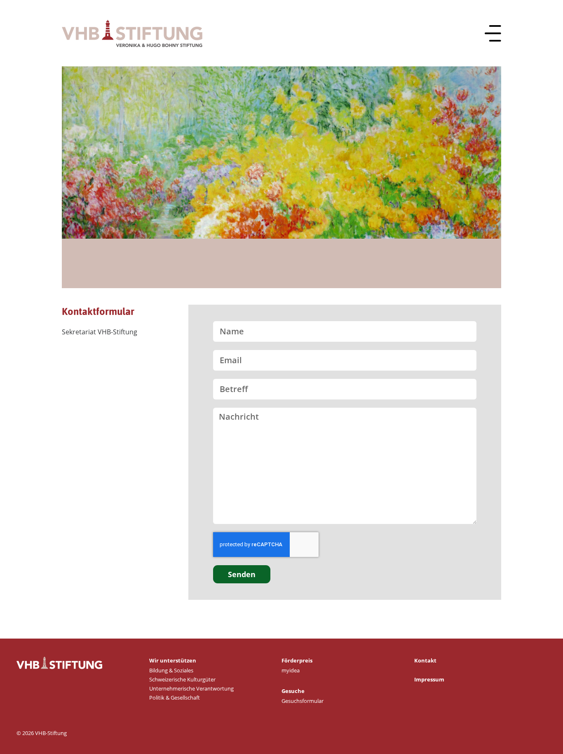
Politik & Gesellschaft (174, 697)
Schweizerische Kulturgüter (182, 679)
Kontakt (425, 660)
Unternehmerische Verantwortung (191, 688)
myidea (291, 670)
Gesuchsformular (303, 701)
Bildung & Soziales (171, 670)
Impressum (429, 679)
